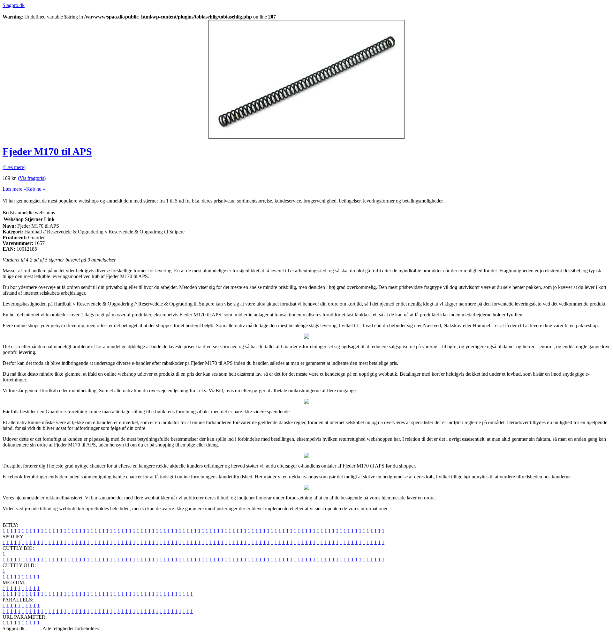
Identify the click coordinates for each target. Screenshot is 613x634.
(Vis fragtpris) (32, 178)
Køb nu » (35, 189)
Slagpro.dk (14, 5)
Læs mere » (14, 189)
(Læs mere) (14, 167)
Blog (34, 628)
